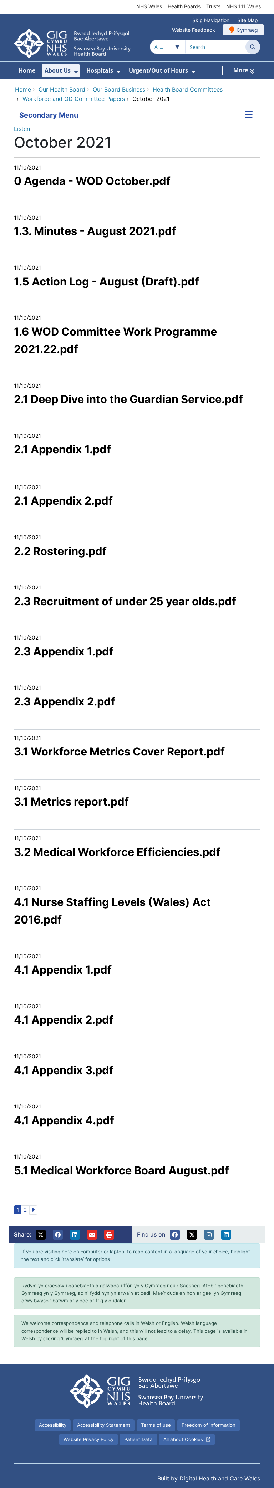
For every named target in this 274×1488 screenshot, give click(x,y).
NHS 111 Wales (243, 6)
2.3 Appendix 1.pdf (63, 651)
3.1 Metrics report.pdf (71, 801)
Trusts (213, 6)
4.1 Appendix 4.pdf (64, 1120)
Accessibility (52, 1425)
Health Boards (184, 6)
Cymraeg (247, 30)
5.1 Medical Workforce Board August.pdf (121, 1170)
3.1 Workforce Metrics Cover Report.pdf (119, 751)
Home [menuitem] (27, 70)
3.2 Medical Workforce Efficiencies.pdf (117, 851)
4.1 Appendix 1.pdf (63, 969)
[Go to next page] (33, 1210)
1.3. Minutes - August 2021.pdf (95, 231)
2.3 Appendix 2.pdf (64, 701)
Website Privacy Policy (88, 1439)
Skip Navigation (210, 20)
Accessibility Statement (103, 1425)
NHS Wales (149, 6)
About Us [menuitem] (58, 70)
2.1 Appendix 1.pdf (62, 449)
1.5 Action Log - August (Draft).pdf (106, 281)
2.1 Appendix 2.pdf (63, 500)
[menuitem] (76, 72)
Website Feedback (193, 30)
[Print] (109, 1234)
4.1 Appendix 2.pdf (63, 1019)
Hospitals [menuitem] (99, 70)
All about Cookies (183, 1439)
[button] (40, 1234)
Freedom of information (208, 1425)
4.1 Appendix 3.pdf (63, 1070)
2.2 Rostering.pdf (60, 551)
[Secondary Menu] (249, 115)
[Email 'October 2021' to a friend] (92, 1234)
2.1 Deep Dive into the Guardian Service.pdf (128, 399)
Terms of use (156, 1425)
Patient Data (138, 1439)
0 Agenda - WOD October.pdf (92, 180)
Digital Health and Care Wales (219, 1478)
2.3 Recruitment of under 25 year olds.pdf (125, 601)
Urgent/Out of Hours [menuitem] (158, 70)
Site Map (247, 20)
